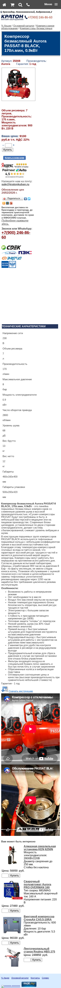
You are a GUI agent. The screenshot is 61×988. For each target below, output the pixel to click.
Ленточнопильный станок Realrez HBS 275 (39, 950)
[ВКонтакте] (25, 199)
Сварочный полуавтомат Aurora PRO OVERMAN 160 (37, 884)
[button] (51, 4)
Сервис (45, 978)
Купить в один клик (14, 158)
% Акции (6, 25)
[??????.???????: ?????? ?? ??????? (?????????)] (10, 986)
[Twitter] (29, 199)
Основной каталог (23, 25)
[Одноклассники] (4, 203)
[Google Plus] (11, 203)
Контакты (35, 978)
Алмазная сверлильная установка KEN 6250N (40, 848)
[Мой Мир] (7, 203)
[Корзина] (12, 4)
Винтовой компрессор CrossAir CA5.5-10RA (39, 918)
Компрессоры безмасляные (36, 28)
